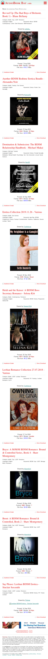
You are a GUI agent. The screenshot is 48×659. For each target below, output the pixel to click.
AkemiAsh (27, 469)
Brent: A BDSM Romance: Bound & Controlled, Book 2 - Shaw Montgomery (22, 520)
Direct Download (41, 72)
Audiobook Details (9, 72)
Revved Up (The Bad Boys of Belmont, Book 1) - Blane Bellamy (21, 14)
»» (31, 631)
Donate (39, 653)
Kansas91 (27, 95)
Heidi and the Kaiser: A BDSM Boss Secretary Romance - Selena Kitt (20, 291)
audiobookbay (32, 653)
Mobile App (19, 655)
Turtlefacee (27, 227)
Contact (4, 655)
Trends (9, 655)
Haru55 (27, 162)
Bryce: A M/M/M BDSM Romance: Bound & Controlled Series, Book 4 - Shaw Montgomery (24, 452)
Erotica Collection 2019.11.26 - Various (22, 212)
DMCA (13, 655)
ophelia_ (27, 29)
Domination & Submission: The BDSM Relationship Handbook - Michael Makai (22, 146)
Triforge (27, 600)
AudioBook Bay (18, 3)
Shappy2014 (28, 306)
